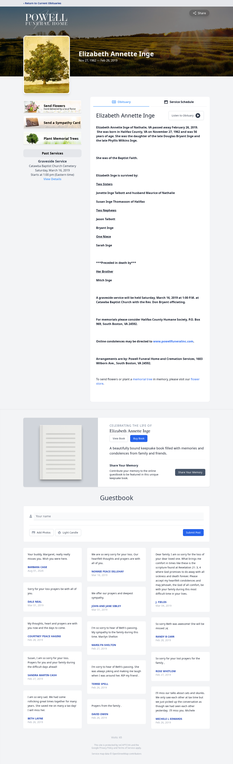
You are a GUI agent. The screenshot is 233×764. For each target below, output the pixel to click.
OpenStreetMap (120, 753)
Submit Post (193, 532)
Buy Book (138, 438)
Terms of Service (126, 747)
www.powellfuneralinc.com (173, 341)
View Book (119, 438)
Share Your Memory (190, 472)
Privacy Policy (106, 747)
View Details (52, 179)
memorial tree (142, 379)
